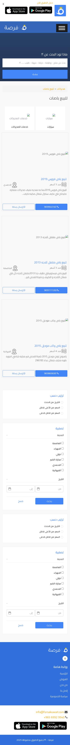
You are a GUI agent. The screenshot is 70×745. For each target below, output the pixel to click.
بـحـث (35, 74)
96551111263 (50, 290)
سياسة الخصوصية (59, 696)
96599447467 (50, 207)
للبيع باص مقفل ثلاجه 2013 (50, 262)
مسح (20, 501)
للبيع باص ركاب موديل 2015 (51, 345)
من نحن (64, 685)
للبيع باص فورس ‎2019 (54, 179)
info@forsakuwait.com (50, 712)
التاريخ (61, 479)
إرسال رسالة (17, 207)
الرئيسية (64, 673)
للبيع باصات (48, 88)
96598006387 (50, 373)
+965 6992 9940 (54, 717)
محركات (60, 88)
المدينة (60, 435)
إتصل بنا (64, 690)
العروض (64, 679)
